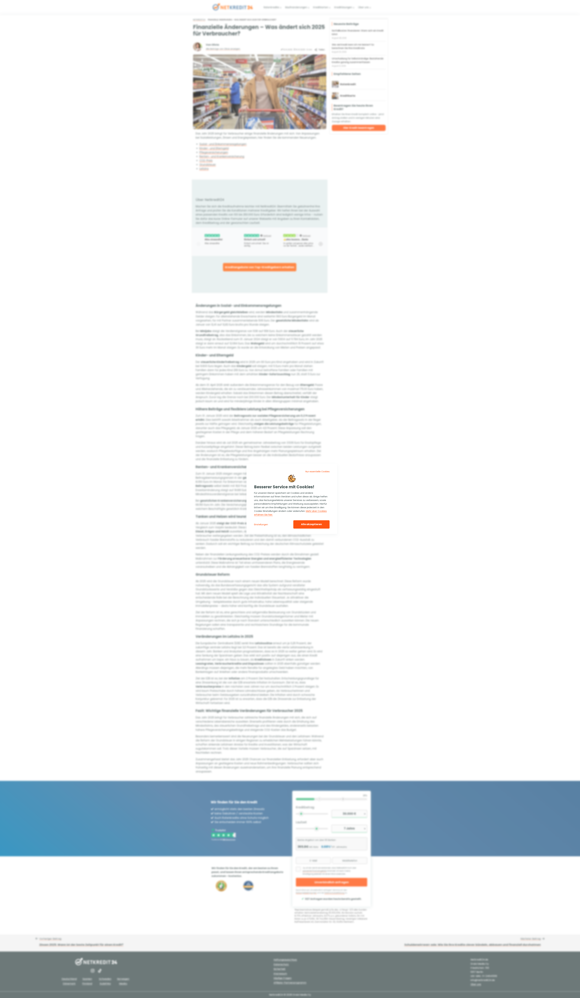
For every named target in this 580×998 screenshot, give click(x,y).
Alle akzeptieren (311, 524)
